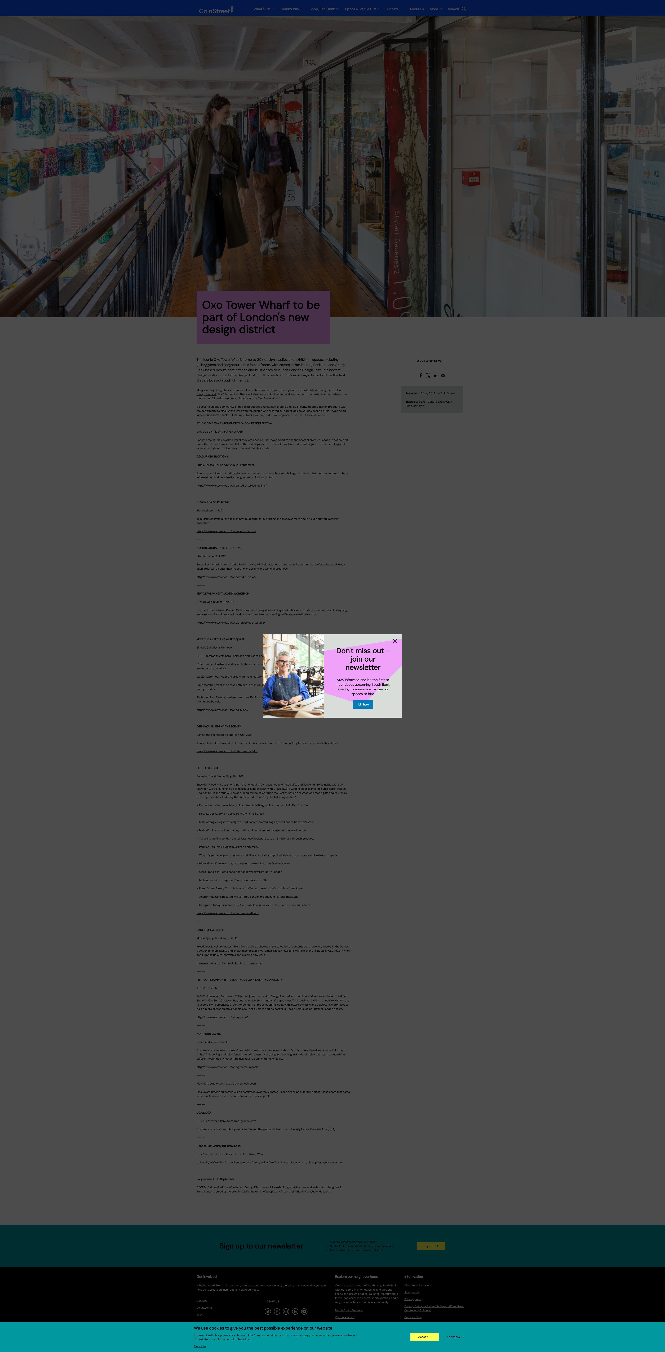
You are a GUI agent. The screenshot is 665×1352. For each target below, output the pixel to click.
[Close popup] (395, 641)
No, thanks (453, 1337)
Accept (423, 1337)
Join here (363, 704)
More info (200, 1346)
